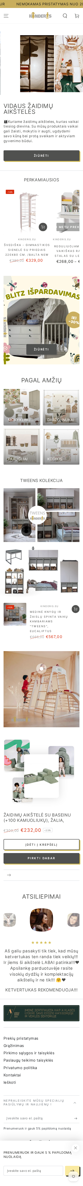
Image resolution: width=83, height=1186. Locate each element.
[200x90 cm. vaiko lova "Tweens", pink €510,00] (26, 503)
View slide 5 (69, 90)
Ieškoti (10, 1057)
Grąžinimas (14, 1020)
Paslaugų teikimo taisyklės (28, 1035)
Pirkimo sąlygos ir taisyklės (29, 1028)
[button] (65, 16)
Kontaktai (12, 1050)
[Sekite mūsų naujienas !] (76, 1093)
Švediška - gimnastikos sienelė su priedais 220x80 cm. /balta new (27, 224)
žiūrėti (41, 324)
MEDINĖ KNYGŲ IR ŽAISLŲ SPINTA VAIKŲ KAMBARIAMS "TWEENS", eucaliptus (49, 596)
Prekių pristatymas (21, 1013)
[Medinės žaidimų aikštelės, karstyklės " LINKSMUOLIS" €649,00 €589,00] (41, 643)
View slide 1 (13, 90)
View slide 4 (55, 90)
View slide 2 (27, 90)
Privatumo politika (20, 1042)
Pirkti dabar (42, 833)
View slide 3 (41, 90)
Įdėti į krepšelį (41, 819)
